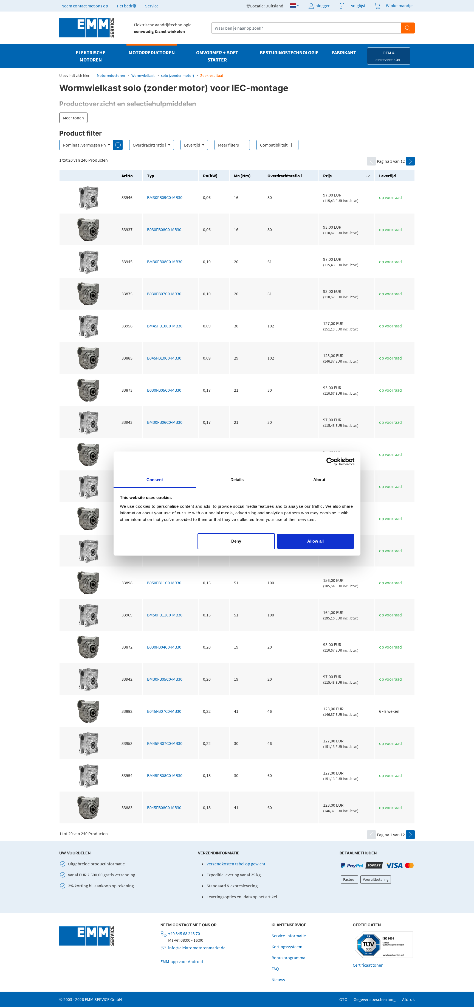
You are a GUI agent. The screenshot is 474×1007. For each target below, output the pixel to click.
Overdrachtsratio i (150, 145)
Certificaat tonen (368, 965)
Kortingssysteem (287, 946)
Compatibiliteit (274, 145)
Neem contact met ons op (84, 6)
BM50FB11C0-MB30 (164, 615)
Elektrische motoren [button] (90, 56)
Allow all (315, 541)
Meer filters (229, 145)
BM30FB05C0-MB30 (164, 679)
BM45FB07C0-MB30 (164, 743)
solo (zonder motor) (177, 75)
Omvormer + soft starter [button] (217, 56)
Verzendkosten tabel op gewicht (236, 863)
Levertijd (192, 145)
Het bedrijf (126, 6)
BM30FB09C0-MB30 (164, 197)
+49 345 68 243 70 (184, 933)
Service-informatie (289, 935)
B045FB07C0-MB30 (164, 711)
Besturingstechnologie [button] (289, 53)
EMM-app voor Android (181, 961)
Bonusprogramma (288, 957)
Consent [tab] (154, 479)
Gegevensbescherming (375, 999)
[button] (294, 5)
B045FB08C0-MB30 (164, 807)
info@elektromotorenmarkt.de (196, 947)
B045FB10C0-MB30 (164, 358)
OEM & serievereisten (389, 56)
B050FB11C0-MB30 (164, 582)
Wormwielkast (143, 75)
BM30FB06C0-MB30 (164, 422)
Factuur (349, 879)
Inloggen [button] (322, 5)
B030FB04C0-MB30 (164, 647)
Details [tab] (237, 479)
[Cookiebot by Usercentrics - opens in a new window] (330, 462)
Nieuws (278, 979)
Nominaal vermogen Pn (85, 145)
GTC (343, 999)
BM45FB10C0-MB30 (164, 326)
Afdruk (408, 999)
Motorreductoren (111, 75)
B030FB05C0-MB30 (164, 390)
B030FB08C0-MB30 (164, 229)
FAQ (275, 968)
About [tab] (319, 479)
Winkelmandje (399, 5)
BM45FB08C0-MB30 (164, 775)
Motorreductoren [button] (152, 53)
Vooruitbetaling (375, 879)
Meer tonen (73, 117)
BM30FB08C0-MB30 (164, 261)
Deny (236, 541)
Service (152, 6)
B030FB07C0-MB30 (164, 293)
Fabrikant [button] (344, 53)
